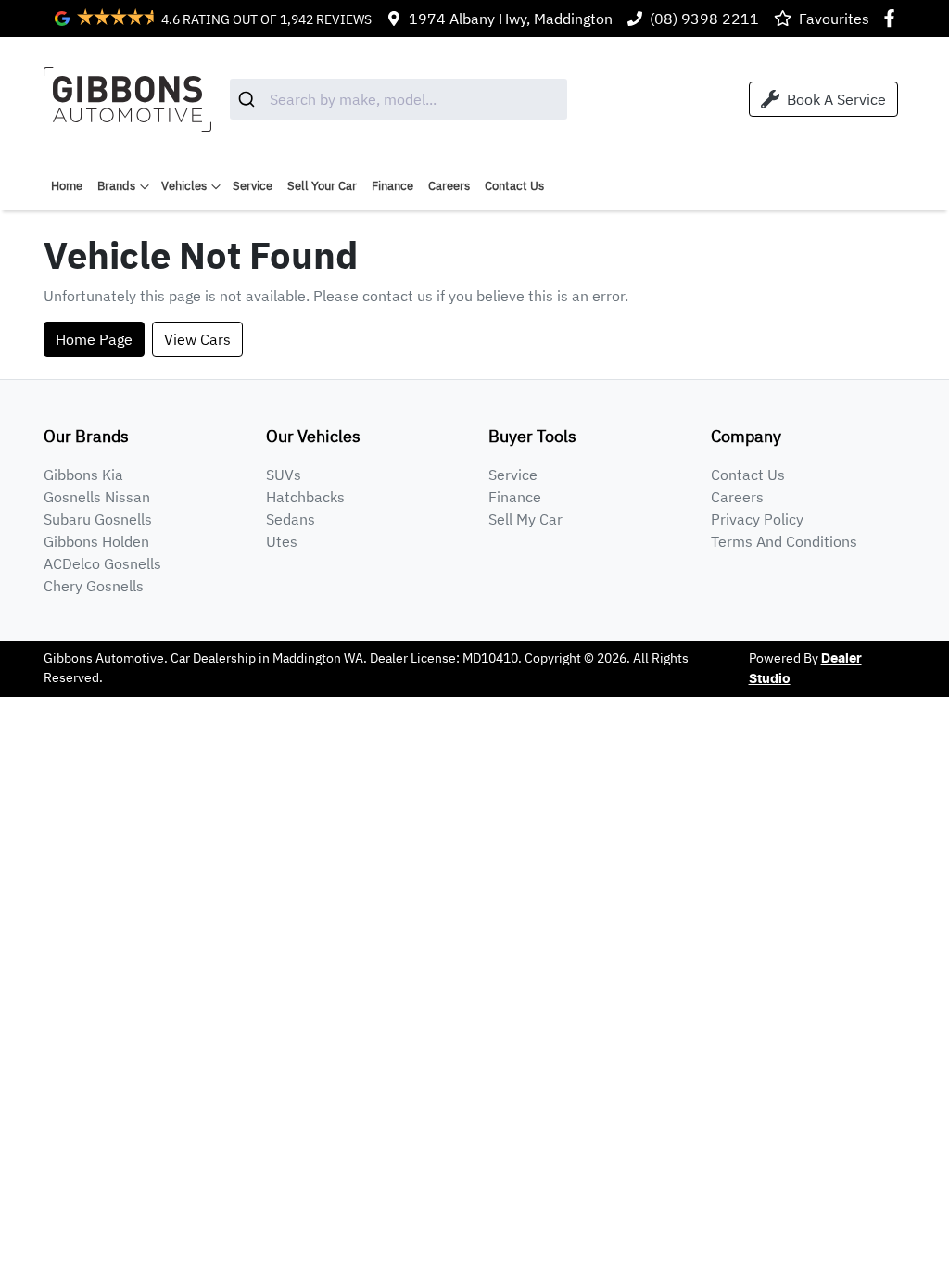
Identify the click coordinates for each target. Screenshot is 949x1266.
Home (66, 186)
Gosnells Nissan (97, 496)
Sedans (290, 519)
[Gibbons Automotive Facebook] (892, 18)
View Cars (197, 339)
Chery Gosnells (94, 585)
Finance (392, 186)
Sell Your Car (322, 186)
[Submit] (250, 99)
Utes (281, 541)
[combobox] (398, 99)
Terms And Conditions (784, 541)
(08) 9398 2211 (704, 18)
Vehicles (184, 186)
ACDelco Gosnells (102, 563)
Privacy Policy (757, 519)
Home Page (94, 339)
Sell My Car (525, 519)
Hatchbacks (305, 496)
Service (252, 186)
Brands (116, 186)
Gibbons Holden (96, 541)
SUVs (283, 474)
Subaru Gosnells (98, 519)
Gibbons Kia (83, 474)
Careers (449, 186)
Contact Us (514, 186)
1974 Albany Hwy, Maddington (511, 18)
